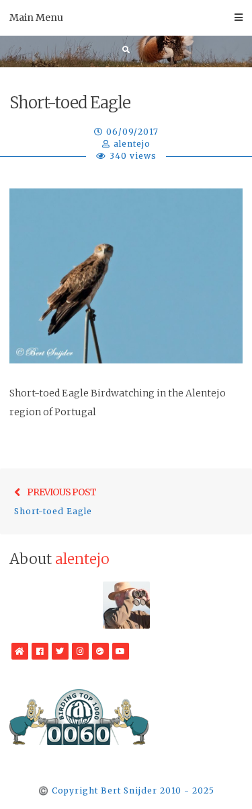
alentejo (132, 144)
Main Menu (36, 17)
